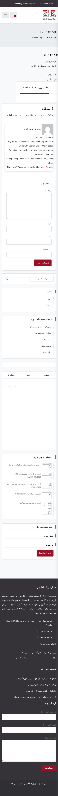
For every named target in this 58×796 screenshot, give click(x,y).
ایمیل (49, 236)
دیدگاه (48, 190)
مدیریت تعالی (46, 346)
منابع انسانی (46, 352)
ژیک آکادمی (35, 66)
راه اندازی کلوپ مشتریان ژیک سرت (41, 691)
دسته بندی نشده (45, 339)
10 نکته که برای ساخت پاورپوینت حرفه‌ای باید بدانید (34, 697)
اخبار (49, 299)
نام (50, 223)
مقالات (48, 305)
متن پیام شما (50, 738)
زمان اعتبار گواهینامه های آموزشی (42, 685)
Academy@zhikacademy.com (24, 4)
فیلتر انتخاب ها (45, 553)
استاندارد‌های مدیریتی (43, 333)
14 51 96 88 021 (47, 4)
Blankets (49, 167)
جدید (29, 375)
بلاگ (54, 658)
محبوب (47, 375)
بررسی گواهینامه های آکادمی (44, 652)
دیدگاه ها (11, 375)
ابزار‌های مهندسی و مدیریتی (40, 327)
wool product (35, 129)
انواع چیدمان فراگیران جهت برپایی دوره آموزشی (35, 678)
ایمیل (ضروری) (49, 725)
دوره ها (25, 652)
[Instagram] (31, 791)
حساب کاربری (22, 658)
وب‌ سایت (47, 249)
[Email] (27, 791)
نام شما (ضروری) (48, 712)
